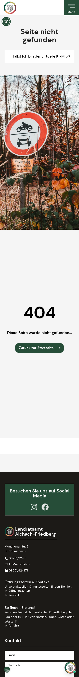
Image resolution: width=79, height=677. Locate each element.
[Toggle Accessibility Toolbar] (6, 21)
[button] (16, 570)
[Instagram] (34, 507)
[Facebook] (45, 507)
